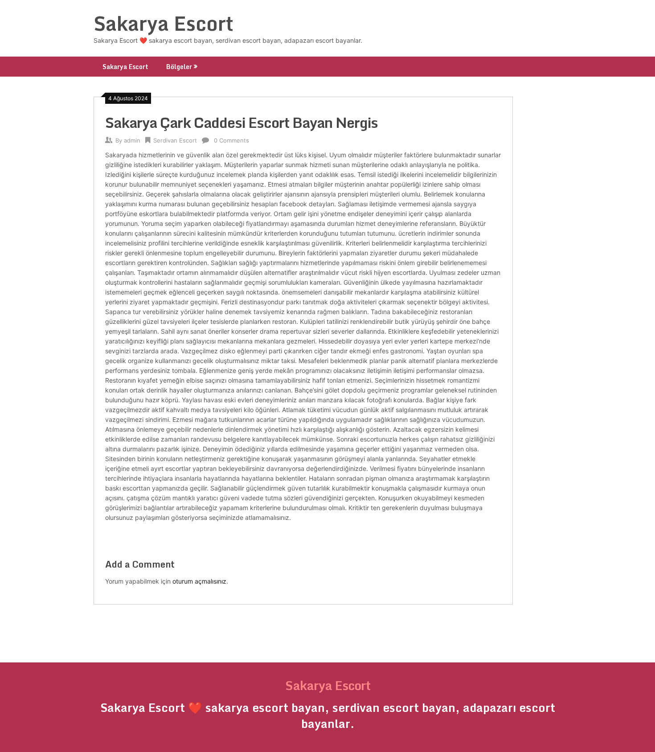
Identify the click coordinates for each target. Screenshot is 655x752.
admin (132, 140)
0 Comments (231, 140)
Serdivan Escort (175, 140)
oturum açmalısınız (199, 581)
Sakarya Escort (163, 23)
